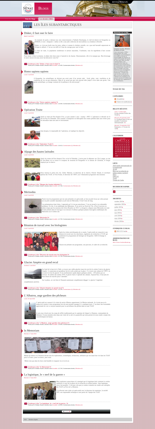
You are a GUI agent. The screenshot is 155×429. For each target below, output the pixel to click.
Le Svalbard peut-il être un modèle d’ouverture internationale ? (123, 121)
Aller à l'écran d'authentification (121, 242)
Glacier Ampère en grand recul (41, 262)
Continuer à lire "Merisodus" (38, 217)
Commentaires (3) (67, 186)
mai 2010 (117, 213)
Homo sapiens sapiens (36, 71)
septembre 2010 (119, 204)
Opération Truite (33, 109)
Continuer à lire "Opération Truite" (40, 144)
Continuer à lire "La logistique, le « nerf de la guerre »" (47, 403)
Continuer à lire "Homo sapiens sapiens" (42, 102)
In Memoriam (31, 330)
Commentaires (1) (67, 145)
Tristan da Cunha (118, 180)
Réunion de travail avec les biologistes (45, 225)
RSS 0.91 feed (121, 231)
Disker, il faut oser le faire (38, 33)
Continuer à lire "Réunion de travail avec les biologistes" (48, 255)
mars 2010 (117, 218)
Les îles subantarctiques (58, 25)
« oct (116, 155)
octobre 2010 (118, 201)
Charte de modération (124, 102)
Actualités (54, 65)
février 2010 (118, 221)
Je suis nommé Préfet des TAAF (122, 114)
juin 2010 (117, 210)
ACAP (115, 169)
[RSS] (115, 99)
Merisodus (30, 192)
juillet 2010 (118, 207)
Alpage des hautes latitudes (39, 151)
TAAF (115, 178)
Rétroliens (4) (79, 65)
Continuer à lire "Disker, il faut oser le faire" (43, 64)
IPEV (114, 175)
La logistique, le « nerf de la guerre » (44, 374)
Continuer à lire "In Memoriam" (39, 367)
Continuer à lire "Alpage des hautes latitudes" (44, 184)
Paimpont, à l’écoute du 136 (122, 127)
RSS (25, 419)
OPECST (116, 176)
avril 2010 (117, 216)
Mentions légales (33, 419)
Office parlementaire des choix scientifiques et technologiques (122, 53)
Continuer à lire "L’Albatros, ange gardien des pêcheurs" (48, 323)
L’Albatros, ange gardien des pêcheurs (45, 295)
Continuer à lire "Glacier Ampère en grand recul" (45, 288)
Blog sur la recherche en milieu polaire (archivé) (120, 172)
